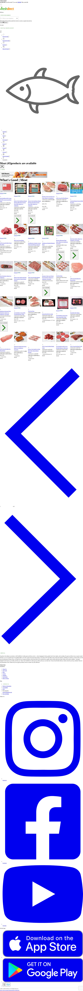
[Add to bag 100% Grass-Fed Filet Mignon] (58, 195)
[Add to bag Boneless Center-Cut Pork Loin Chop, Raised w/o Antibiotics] (44, 193)
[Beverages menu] (7, 140)
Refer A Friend (6, 678)
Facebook (5, 863)
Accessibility (5, 687)
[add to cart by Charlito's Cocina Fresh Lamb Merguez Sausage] (29, 240)
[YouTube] (43, 924)
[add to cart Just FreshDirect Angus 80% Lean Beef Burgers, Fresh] (15, 310)
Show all (3, 653)
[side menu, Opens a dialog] (1, 6)
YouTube (4, 925)
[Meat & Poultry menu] (9, 49)
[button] (6, 197)
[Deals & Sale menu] (8, 36)
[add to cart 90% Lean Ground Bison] (15, 237)
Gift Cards (5, 670)
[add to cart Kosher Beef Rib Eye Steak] (43, 311)
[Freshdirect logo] (7, 9)
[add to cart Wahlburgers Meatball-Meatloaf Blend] (43, 240)
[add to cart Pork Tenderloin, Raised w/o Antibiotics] (1, 273)
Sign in (2, 28)
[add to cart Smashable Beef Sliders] (71, 310)
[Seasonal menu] (6, 160)
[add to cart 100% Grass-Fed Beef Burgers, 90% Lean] (57, 343)
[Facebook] (43, 861)
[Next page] (41, 651)
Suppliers (4, 675)
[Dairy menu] (5, 136)
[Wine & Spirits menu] (9, 156)
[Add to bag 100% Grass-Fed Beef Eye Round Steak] (72, 275)
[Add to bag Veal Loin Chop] (30, 308)
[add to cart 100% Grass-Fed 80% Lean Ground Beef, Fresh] (1, 195)
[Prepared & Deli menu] (9, 40)
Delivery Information (7, 686)
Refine (3, 169)
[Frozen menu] (5, 148)
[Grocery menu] (6, 152)
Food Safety (5, 676)
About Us (5, 669)
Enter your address (6, 15)
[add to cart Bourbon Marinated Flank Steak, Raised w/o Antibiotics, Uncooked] (57, 237)
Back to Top (3, 665)
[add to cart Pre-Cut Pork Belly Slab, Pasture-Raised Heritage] (29, 346)
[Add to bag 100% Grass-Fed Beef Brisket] (30, 274)
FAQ (4, 689)
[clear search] (17, 18)
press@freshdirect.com (7, 692)
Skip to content (3, 0)
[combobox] (9, 18)
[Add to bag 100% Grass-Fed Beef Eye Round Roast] (2, 346)
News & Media (6, 693)
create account (10, 28)
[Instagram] (43, 778)
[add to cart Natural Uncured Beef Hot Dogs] (71, 198)
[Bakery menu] (6, 144)
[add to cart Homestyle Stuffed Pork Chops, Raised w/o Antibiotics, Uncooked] (15, 343)
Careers (4, 673)
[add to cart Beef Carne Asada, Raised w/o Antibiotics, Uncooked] (71, 236)
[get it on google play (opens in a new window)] (43, 981)
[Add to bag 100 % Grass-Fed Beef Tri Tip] (72, 343)
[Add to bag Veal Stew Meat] (58, 273)
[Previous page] (41, 504)
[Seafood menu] (6, 131)
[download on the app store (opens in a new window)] (43, 957)
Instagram (5, 780)
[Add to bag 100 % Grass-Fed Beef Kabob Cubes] (44, 343)
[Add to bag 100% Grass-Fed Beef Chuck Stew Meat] (2, 240)
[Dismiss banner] (1, 4)
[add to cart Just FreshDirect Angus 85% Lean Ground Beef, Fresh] (57, 312)
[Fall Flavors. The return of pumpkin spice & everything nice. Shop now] (23, 177)
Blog (4, 672)
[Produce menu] (6, 45)
